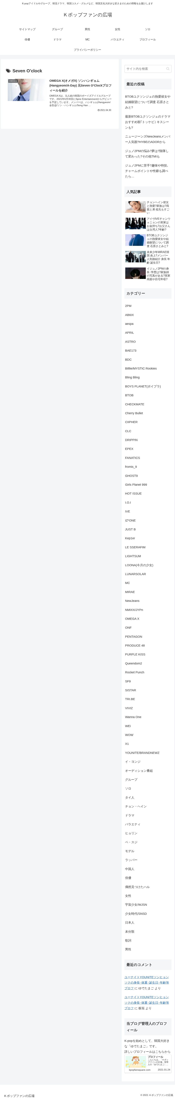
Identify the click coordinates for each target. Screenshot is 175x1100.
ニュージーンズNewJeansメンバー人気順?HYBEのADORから (147, 139)
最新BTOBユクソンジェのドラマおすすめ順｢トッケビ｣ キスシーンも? (147, 122)
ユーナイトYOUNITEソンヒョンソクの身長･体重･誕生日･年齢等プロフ (146, 982)
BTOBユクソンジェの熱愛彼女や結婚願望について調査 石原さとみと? (147, 102)
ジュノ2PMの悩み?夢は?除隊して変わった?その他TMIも (147, 153)
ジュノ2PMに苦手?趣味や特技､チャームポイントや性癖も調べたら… (147, 171)
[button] (168, 69)
